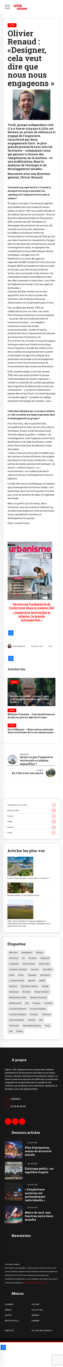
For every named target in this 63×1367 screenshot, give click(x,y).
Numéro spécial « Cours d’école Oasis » (23, 895)
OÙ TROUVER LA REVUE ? (42, 1330)
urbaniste (31, 1020)
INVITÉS (8, 1315)
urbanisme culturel (16, 1020)
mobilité (42, 981)
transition (48, 1003)
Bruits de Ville (31, 810)
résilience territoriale (38, 998)
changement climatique (18, 969)
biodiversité (45, 958)
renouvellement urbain (17, 998)
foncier (21, 975)
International (45, 975)
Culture (31, 816)
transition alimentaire (17, 1009)
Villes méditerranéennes (32, 1026)
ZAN (10, 1031)
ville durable (14, 1026)
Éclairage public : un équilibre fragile (39, 1170)
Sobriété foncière (15, 1003)
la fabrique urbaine (16, 981)
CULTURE (35, 1304)
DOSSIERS (9, 1304)
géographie (32, 975)
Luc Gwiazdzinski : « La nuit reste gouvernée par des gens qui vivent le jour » (29, 699)
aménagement (26, 952)
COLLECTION (37, 1310)
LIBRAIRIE (35, 1321)
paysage (45, 986)
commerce (35, 969)
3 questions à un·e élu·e (31, 805)
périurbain (26, 992)
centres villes (44, 964)
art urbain (33, 958)
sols (27, 1003)
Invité (14, 682)
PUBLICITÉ (9, 1330)
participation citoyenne (29, 986)
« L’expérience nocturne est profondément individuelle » (35, 1194)
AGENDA (35, 1315)
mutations (13, 986)
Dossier (31, 827)
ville (40, 1020)
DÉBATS (8, 1310)
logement (31, 981)
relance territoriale (42, 992)
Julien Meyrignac (19, 646)
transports (34, 1014)
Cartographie (14, 964)
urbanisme (46, 1014)
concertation (47, 969)
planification (14, 992)
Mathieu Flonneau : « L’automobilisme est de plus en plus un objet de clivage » (31, 716)
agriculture (13, 952)
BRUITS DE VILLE (12, 1321)
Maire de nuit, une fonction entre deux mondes (39, 1216)
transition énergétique (17, 1014)
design (11, 975)
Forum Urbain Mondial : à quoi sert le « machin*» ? (28, 878)
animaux (39, 952)
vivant (47, 1026)
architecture (13, 958)
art (23, 958)
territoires (36, 1003)
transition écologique (38, 1009)
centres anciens (29, 964)
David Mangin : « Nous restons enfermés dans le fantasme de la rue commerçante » (31, 731)
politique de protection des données (35, 1283)
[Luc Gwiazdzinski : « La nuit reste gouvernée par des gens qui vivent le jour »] (31, 692)
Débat (31, 821)
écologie (19, 1031)
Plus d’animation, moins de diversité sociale (38, 1151)
